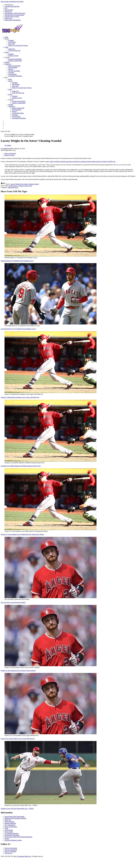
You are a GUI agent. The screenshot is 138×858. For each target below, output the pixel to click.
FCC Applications (10, 825)
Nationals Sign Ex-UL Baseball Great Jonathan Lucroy (17, 261)
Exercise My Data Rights (12, 835)
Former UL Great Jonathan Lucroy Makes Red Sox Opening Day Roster (22, 534)
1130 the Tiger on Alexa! (12, 16)
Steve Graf (11, 44)
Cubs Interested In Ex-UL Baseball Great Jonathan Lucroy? (18, 329)
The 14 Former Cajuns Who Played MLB (13, 602)
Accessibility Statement (11, 833)
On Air (7, 39)
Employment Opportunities (13, 20)
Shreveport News (13, 187)
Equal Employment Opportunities (14, 816)
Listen (6, 47)
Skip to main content (7, 1)
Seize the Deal (9, 10)
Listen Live (11, 49)
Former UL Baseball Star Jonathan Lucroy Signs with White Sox (20, 397)
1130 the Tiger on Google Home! (14, 15)
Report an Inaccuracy (11, 826)
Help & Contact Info (14, 66)
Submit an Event (13, 55)
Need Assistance (9, 821)
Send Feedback (12, 67)
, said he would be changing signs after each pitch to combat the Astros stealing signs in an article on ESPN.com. (82, 161)
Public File (8, 820)
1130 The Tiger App (14, 50)
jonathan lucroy (13, 186)
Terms (6, 828)
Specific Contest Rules (15, 60)
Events (7, 52)
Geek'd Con (8, 11)
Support (10, 69)
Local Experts (12, 74)
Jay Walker (4, 148)
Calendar (11, 54)
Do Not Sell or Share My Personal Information (18, 837)
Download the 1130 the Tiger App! (15, 13)
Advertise (11, 72)
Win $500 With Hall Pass (12, 6)
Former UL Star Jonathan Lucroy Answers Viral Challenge (18, 670)
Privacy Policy (9, 832)
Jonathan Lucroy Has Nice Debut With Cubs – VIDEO (17, 808)
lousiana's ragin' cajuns (25, 186)
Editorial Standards (10, 823)
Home (6, 37)
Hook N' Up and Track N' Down (18, 45)
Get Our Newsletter (14, 71)
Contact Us (8, 64)
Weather (7, 62)
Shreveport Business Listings (13, 840)
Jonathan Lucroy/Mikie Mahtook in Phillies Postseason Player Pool (21, 466)
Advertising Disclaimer (15, 76)
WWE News (8, 18)
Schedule (11, 40)
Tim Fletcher (12, 42)
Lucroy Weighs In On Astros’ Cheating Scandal (24, 184)
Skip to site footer (18, 1)
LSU (6, 8)
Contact (7, 838)
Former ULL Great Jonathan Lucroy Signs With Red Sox (18, 738)
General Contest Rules (15, 59)
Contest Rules (9, 830)
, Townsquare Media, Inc (23, 856)
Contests (7, 57)
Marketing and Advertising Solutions (15, 818)
